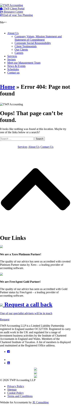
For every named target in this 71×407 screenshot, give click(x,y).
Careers (19, 52)
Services (12, 56)
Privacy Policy (15, 386)
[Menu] (10, 25)
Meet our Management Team (23, 62)
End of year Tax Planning (18, 15)
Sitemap (12, 389)
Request (4, 319)
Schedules (13, 69)
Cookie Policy (15, 392)
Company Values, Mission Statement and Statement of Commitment (38, 38)
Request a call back (27, 304)
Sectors (11, 59)
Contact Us (46, 146)
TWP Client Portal (13, 8)
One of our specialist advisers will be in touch (26, 313)
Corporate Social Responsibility (33, 43)
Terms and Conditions (20, 396)
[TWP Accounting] (11, 5)
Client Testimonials (26, 46)
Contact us (13, 72)
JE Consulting (40, 402)
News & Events (16, 66)
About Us (13, 33)
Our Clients (21, 49)
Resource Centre (13, 11)
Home (7, 86)
